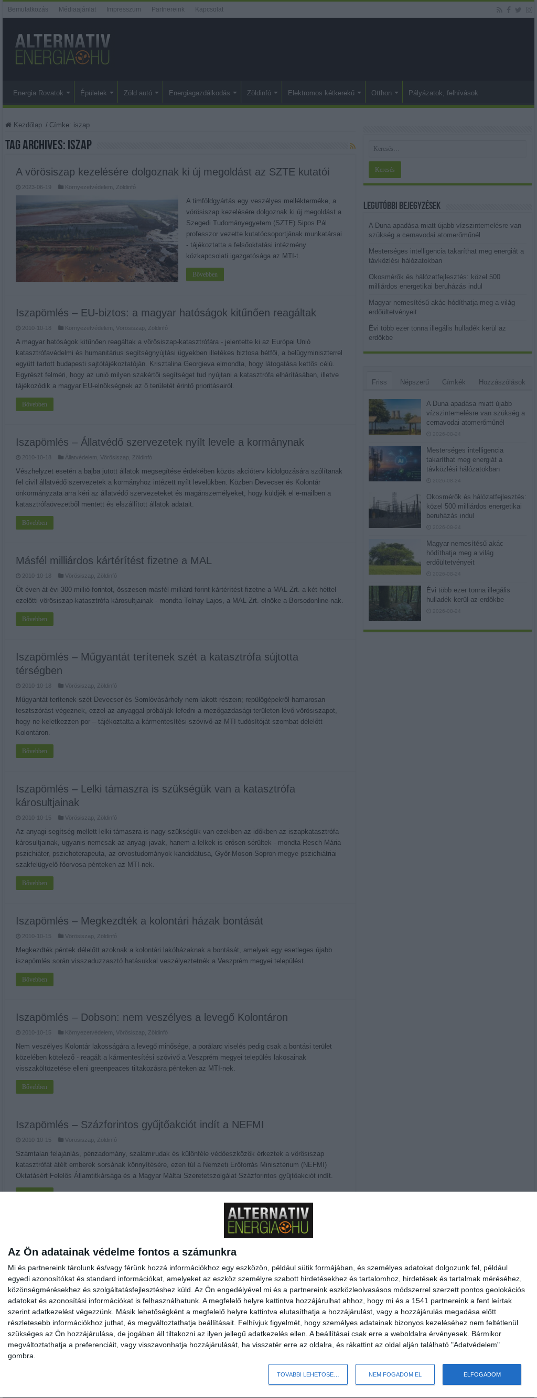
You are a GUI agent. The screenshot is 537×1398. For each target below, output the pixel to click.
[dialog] (268, 1295)
